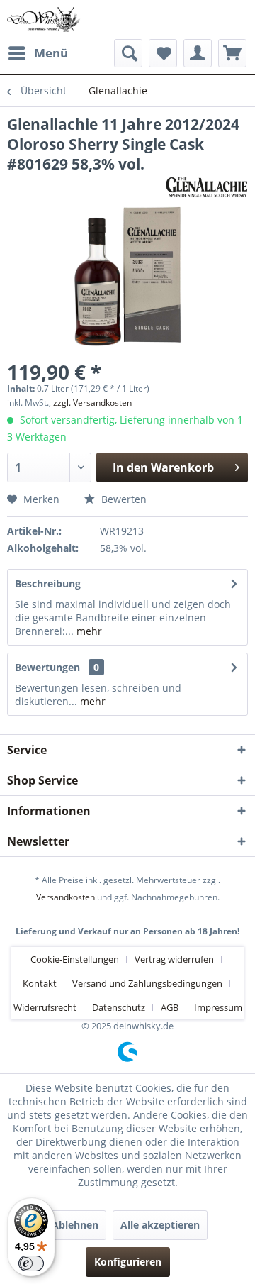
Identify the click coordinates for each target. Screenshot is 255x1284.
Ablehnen (75, 1225)
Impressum (218, 1007)
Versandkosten (65, 897)
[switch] (31, 1263)
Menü (51, 53)
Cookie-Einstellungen (74, 959)
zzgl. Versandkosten (92, 403)
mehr (88, 631)
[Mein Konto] (197, 53)
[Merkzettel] (163, 53)
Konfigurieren (128, 1261)
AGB (169, 1007)
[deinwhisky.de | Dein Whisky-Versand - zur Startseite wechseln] (44, 19)
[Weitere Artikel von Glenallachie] (206, 186)
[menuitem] (37, 53)
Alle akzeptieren (160, 1225)
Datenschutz (118, 1007)
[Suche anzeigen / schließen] (128, 53)
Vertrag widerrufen (174, 959)
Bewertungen (47, 667)
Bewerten (122, 499)
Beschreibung (48, 583)
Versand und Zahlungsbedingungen (147, 983)
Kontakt (40, 983)
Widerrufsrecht (44, 1007)
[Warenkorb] (232, 53)
